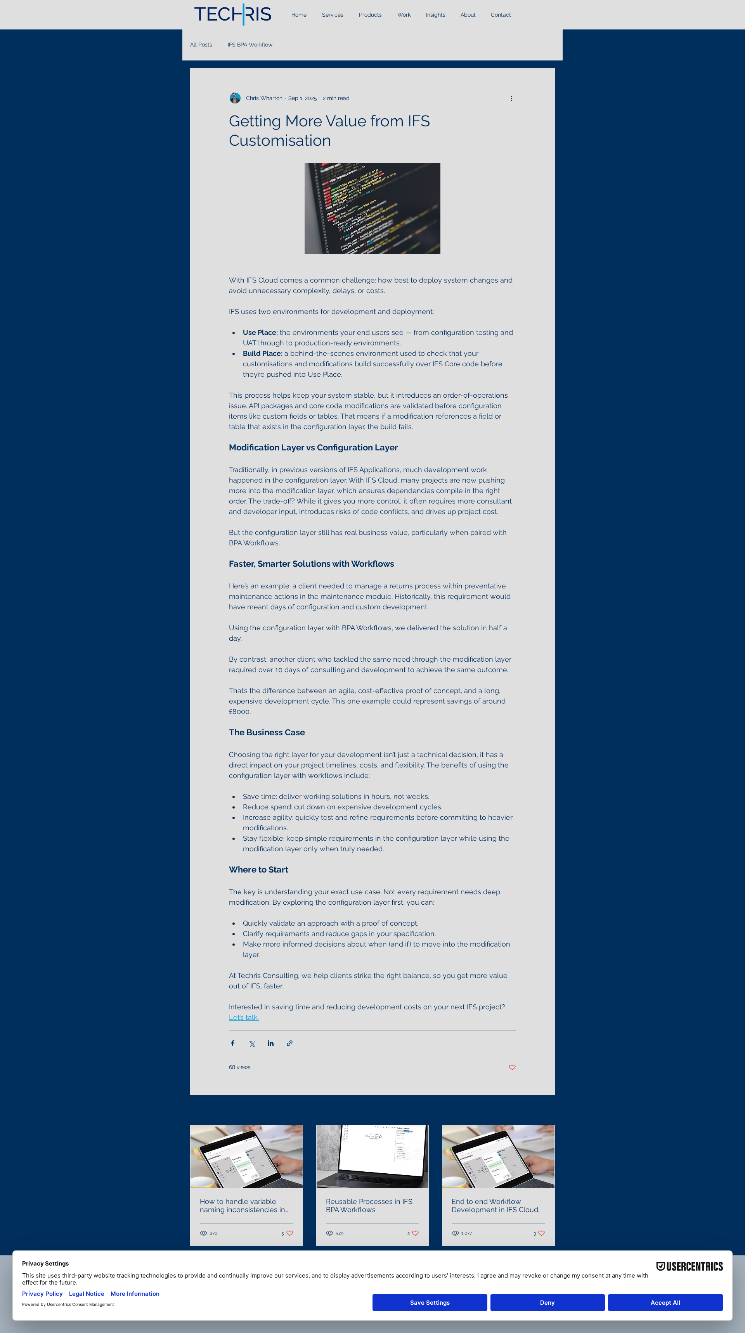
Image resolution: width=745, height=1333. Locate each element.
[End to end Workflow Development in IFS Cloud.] (498, 1156)
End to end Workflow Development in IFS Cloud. (495, 1205)
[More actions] (511, 98)
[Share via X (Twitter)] (251, 1043)
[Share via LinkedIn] (270, 1043)
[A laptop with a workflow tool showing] (373, 1156)
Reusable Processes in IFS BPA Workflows (369, 1205)
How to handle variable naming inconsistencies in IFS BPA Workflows (242, 1205)
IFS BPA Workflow (250, 44)
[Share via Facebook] (232, 1043)
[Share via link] (289, 1043)
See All (546, 1110)
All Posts (201, 44)
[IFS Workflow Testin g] (247, 1156)
